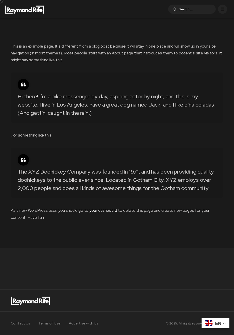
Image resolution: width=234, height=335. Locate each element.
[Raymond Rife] (24, 9)
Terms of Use (49, 323)
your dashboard (103, 210)
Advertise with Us (83, 323)
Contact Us (20, 323)
